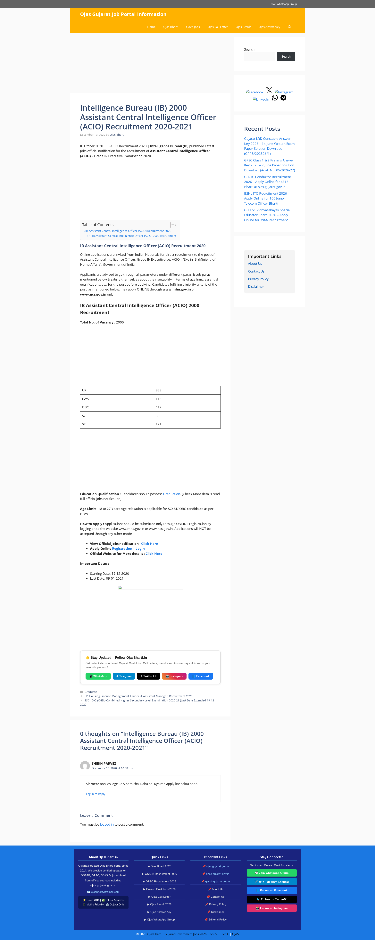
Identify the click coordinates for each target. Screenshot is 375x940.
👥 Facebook (201, 676)
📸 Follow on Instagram (272, 908)
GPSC (225, 934)
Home (151, 27)
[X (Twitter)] (269, 92)
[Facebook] (255, 92)
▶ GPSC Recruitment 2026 (159, 881)
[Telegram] (283, 99)
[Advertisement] (150, 64)
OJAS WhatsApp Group (284, 4)
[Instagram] (284, 92)
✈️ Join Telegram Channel (271, 881)
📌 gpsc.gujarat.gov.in (215, 873)
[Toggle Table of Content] (171, 225)
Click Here (149, 543)
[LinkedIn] (261, 99)
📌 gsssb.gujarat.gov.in (215, 881)
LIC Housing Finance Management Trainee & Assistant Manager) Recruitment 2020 (138, 696)
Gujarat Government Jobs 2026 (186, 934)
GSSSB (214, 934)
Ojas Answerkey (269, 27)
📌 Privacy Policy (215, 904)
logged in (107, 824)
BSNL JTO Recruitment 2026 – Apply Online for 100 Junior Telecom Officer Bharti (266, 198)
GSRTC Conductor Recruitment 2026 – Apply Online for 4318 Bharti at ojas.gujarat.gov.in (267, 182)
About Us (255, 263)
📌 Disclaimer (215, 911)
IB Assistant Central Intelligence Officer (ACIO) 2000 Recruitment (134, 236)
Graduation (171, 494)
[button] (289, 26)
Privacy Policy (258, 279)
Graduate (91, 692)
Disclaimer (256, 286)
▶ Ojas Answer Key (159, 911)
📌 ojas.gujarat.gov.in (215, 866)
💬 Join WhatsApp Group (272, 872)
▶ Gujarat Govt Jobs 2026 (159, 889)
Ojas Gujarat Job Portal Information (123, 14)
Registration (122, 548)
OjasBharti (154, 934)
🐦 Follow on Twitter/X (272, 899)
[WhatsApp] (275, 99)
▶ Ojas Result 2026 (159, 904)
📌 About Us (215, 889)
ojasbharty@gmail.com (105, 891)
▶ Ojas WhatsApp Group (159, 919)
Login (140, 548)
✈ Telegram (123, 676)
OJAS (235, 934)
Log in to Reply (95, 794)
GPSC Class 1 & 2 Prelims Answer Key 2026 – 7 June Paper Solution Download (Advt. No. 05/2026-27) (269, 165)
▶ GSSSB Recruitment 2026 (159, 873)
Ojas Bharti (170, 27)
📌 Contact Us (215, 896)
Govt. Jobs (193, 27)
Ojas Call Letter (218, 27)
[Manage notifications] (366, 931)
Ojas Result (243, 27)
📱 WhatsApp (98, 676)
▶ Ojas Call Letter (159, 896)
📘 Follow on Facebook (272, 890)
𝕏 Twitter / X (148, 676)
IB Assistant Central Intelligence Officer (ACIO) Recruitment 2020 (128, 231)
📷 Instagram (174, 676)
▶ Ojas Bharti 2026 (159, 866)
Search (249, 49)
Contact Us (256, 271)
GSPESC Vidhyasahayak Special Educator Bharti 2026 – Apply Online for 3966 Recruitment (267, 215)
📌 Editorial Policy (215, 919)
